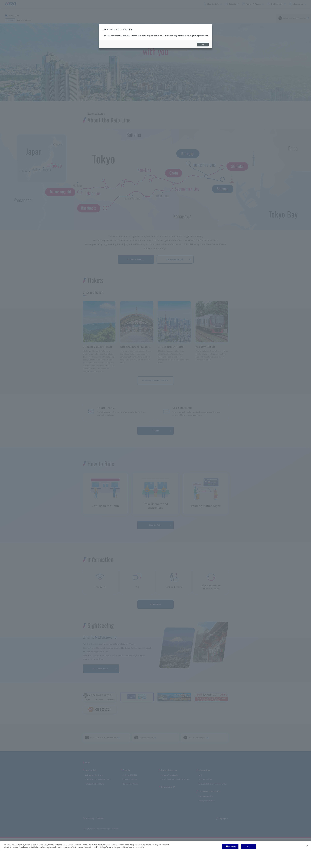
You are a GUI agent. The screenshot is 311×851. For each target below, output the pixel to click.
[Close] (307, 845)
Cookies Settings (230, 846)
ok (203, 44)
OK (248, 846)
